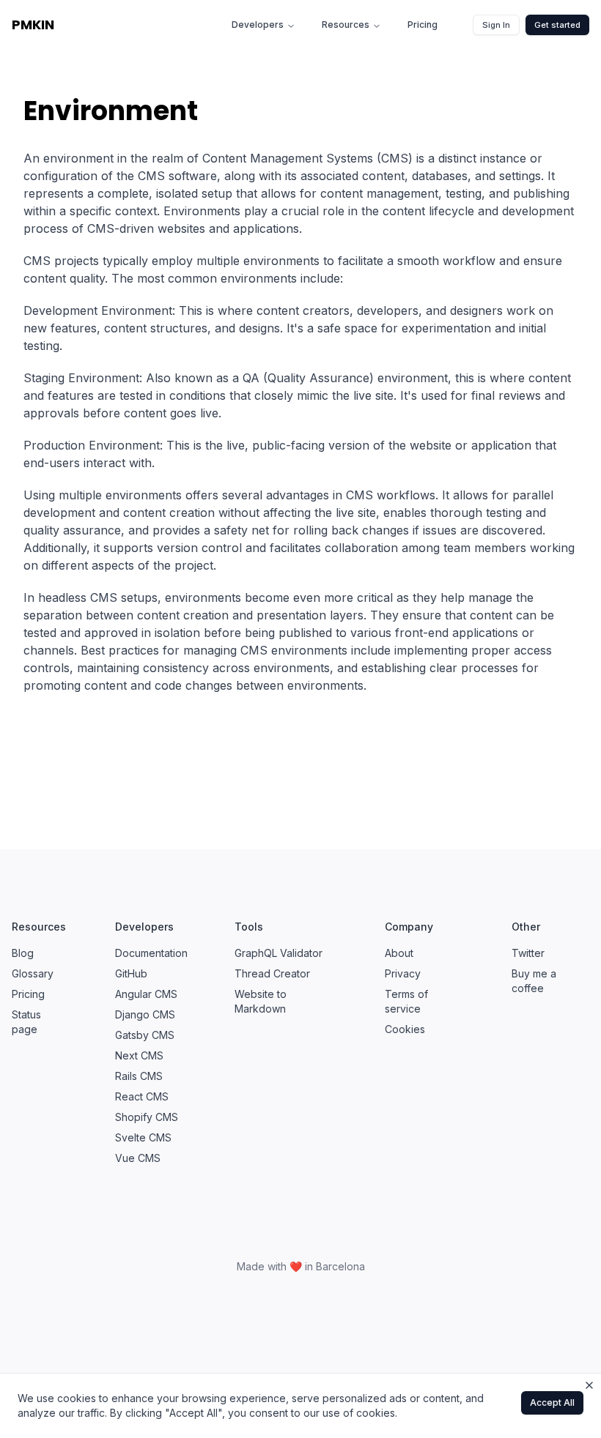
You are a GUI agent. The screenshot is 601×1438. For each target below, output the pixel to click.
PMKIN (33, 24)
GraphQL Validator (278, 953)
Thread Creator (272, 973)
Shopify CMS (146, 1117)
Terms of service (406, 1001)
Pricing (423, 24)
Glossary (33, 973)
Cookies (405, 1029)
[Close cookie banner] (589, 1385)
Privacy (403, 973)
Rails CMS (139, 1076)
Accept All (552, 1402)
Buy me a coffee (534, 980)
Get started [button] (557, 25)
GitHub (131, 973)
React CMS (142, 1096)
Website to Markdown (261, 1001)
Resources (345, 24)
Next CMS (139, 1055)
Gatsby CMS (144, 1035)
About (399, 953)
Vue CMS (138, 1158)
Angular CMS (146, 994)
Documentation (151, 953)
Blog (23, 953)
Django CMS (145, 1014)
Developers (258, 24)
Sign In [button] (496, 25)
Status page (26, 1021)
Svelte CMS (143, 1137)
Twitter (528, 953)
